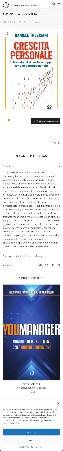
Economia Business (35, 256)
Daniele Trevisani (33, 156)
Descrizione (9, 166)
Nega (31, 440)
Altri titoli (20, 256)
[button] (58, 403)
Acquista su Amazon (47, 121)
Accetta (31, 432)
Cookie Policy (24, 447)
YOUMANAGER (31, 384)
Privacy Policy (36, 447)
